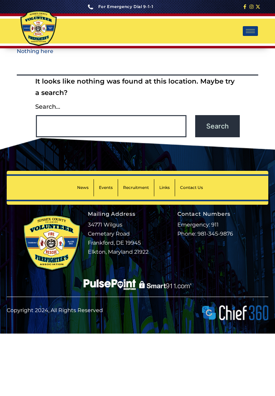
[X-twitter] (258, 6)
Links (164, 187)
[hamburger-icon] (250, 31)
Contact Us (191, 187)
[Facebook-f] (244, 6)
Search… (47, 106)
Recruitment (136, 187)
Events (106, 187)
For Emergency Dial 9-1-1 (126, 6)
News (83, 187)
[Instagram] (251, 6)
